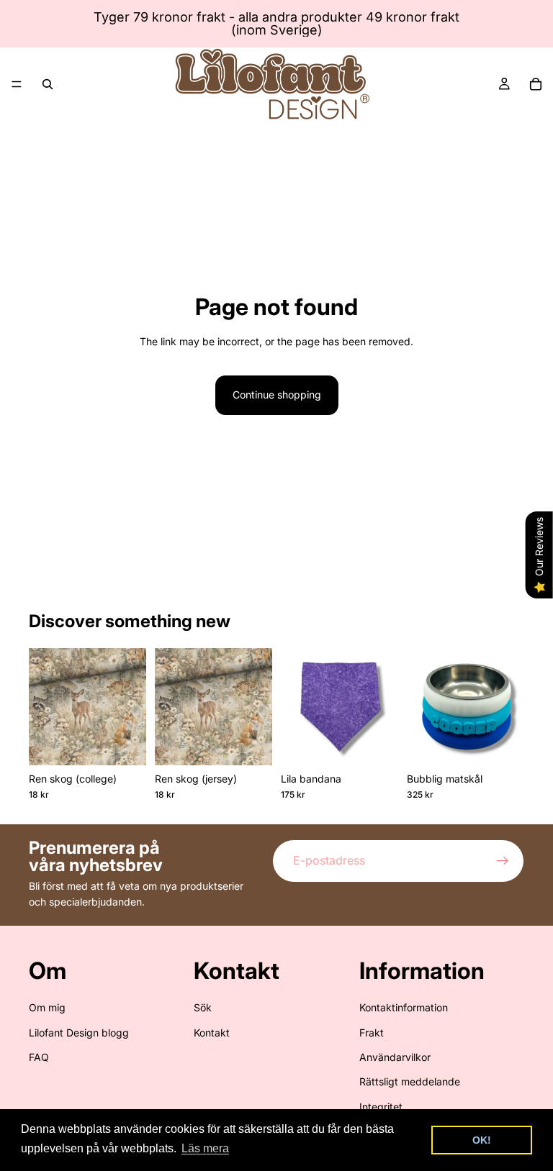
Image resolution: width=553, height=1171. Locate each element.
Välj (388, 743)
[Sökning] (47, 84)
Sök (203, 1007)
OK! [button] (481, 1140)
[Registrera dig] (502, 861)
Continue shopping (277, 394)
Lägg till (136, 743)
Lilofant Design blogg (79, 1032)
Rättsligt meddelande (409, 1081)
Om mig (47, 1007)
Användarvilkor (395, 1057)
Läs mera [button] (205, 1148)
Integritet (381, 1107)
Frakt (371, 1032)
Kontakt (212, 1032)
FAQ (39, 1057)
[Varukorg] (536, 84)
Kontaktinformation (403, 1007)
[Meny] (16, 84)
